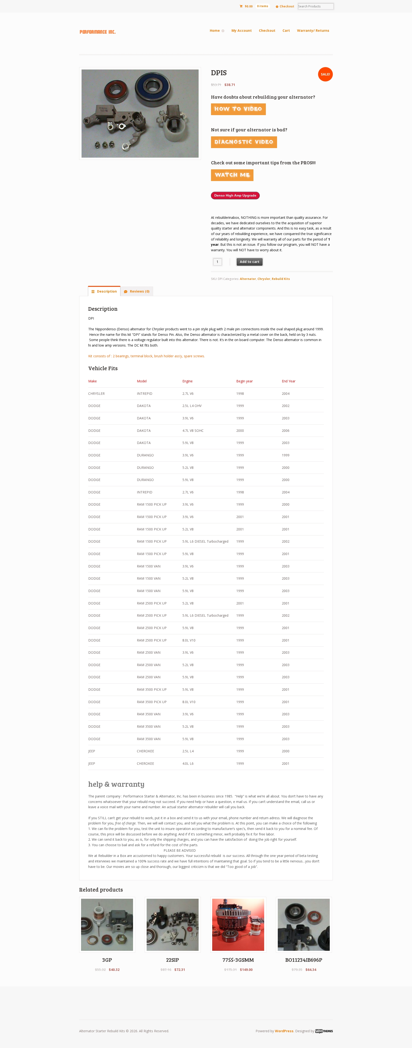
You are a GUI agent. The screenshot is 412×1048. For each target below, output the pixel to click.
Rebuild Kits (281, 279)
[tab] (104, 291)
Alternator (248, 279)
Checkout (287, 6)
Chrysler (264, 279)
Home (215, 30)
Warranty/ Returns (313, 30)
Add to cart (249, 261)
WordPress (284, 1031)
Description (106, 291)
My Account (242, 30)
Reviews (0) (139, 291)
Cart (286, 30)
